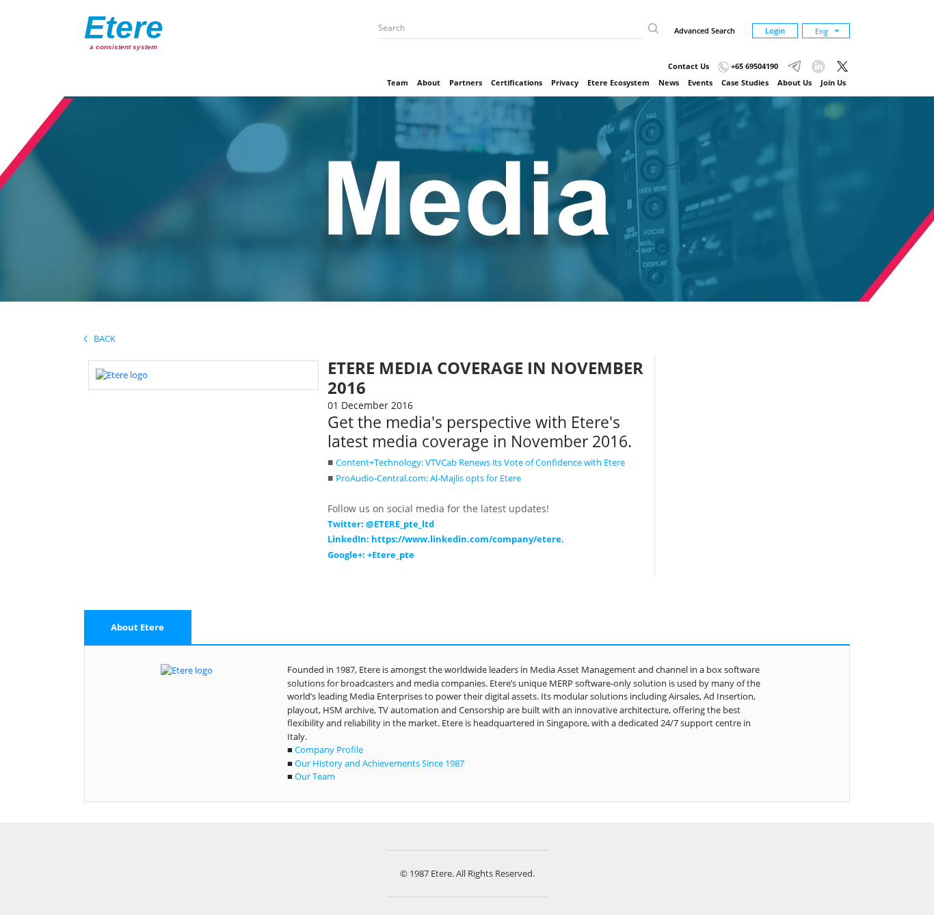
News (668, 82)
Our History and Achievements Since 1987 (379, 763)
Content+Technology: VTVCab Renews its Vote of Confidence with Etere (480, 462)
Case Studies (745, 82)
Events (700, 82)
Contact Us (688, 66)
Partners (465, 82)
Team (397, 82)
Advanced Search (704, 30)
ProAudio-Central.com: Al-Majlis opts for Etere (428, 478)
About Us (794, 82)
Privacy (564, 82)
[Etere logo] (122, 374)
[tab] (137, 628)
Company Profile (329, 749)
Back (102, 338)
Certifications (516, 82)
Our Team (315, 776)
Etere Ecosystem (618, 82)
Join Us (833, 82)
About (428, 82)
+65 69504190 (753, 66)
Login (775, 30)
